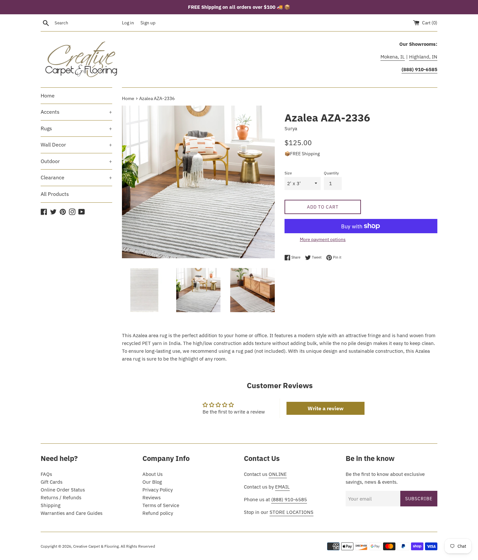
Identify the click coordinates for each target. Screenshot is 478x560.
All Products (55, 194)
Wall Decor (76, 144)
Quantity (331, 173)
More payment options (323, 239)
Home (48, 95)
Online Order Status (63, 490)
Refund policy (157, 513)
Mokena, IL (392, 57)
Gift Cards (51, 482)
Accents (76, 111)
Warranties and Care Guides (71, 513)
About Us (152, 474)
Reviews (151, 497)
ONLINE (278, 474)
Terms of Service (160, 505)
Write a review (325, 408)
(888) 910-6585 (289, 499)
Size (288, 173)
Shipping (50, 505)
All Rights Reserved (138, 546)
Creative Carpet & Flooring (96, 546)
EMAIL (282, 487)
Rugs (76, 128)
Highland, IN (423, 57)
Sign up (147, 23)
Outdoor (76, 161)
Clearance (76, 177)
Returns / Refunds (61, 497)
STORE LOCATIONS (291, 512)
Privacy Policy (157, 490)
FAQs (46, 474)
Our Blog (152, 482)
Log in (128, 23)
